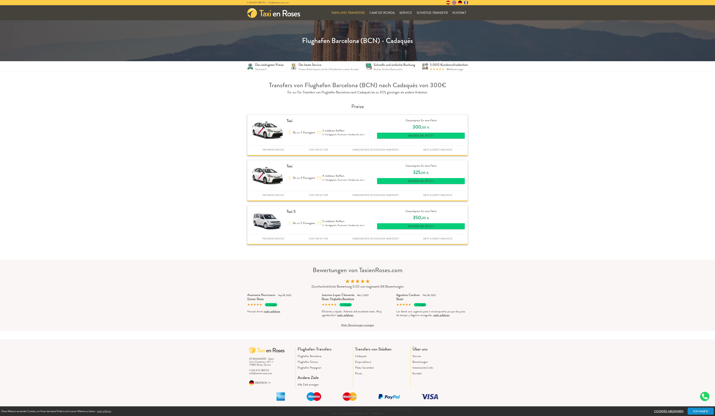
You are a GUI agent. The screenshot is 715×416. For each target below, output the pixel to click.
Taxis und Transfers (348, 13)
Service (405, 13)
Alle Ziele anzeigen (308, 384)
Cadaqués (361, 356)
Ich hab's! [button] (700, 411)
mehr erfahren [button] (104, 411)
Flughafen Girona (308, 362)
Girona (251, 299)
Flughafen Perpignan (309, 367)
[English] (454, 3)
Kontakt (459, 13)
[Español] (448, 3)
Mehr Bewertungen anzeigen (357, 325)
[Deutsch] (460, 3)
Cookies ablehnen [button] (668, 411)
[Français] (466, 3)
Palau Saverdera (364, 367)
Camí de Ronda (382, 13)
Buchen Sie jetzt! (420, 135)
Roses (260, 299)
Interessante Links (422, 367)
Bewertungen (420, 362)
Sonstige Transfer (432, 13)
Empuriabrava (363, 362)
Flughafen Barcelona (342, 299)
